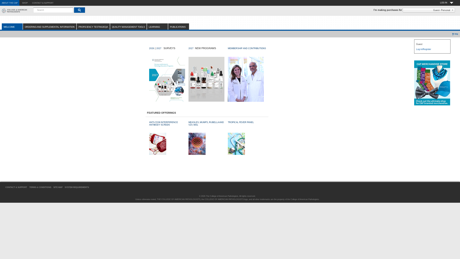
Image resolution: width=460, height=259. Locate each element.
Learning (154, 27)
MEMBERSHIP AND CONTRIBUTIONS (247, 48)
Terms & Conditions (40, 187)
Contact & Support (16, 187)
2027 (158, 48)
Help (456, 34)
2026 (151, 48)
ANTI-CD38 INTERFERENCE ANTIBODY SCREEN (163, 123)
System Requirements (77, 187)
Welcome (9, 27)
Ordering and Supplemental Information (50, 27)
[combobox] (53, 10)
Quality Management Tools (128, 27)
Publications (178, 27)
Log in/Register (423, 49)
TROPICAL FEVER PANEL (241, 122)
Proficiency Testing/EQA (93, 27)
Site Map (58, 187)
